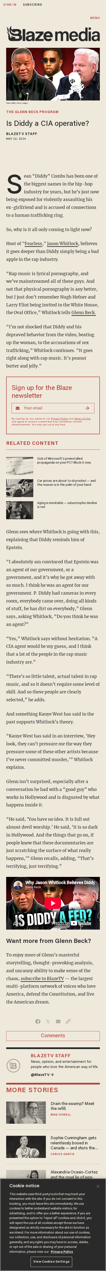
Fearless (33, 243)
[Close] (98, 1186)
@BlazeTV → (42, 1075)
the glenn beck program (32, 112)
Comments (53, 1036)
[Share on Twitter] (48, 1021)
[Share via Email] (58, 1021)
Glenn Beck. (83, 312)
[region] (53, 1224)
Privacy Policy (59, 419)
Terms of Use (82, 419)
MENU (95, 18)
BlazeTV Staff (21, 134)
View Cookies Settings (51, 1261)
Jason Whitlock (62, 243)
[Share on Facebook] (37, 1021)
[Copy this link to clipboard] (68, 1021)
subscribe (32, 4)
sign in (10, 4)
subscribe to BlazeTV (42, 978)
